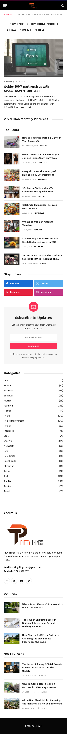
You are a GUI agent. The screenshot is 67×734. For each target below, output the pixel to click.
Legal (6, 436)
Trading (7, 486)
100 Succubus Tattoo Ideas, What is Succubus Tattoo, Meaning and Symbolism (42, 259)
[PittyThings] (33, 5)
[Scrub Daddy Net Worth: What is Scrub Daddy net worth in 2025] (11, 242)
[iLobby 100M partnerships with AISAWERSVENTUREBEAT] (33, 58)
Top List (8, 481)
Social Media (10, 461)
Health (7, 416)
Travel (7, 491)
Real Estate (9, 456)
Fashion (7, 400)
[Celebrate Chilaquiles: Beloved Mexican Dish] (11, 209)
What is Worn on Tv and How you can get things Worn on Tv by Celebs (40, 158)
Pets (6, 451)
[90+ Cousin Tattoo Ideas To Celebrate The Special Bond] (11, 192)
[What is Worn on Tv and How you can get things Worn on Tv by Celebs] (11, 158)
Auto (6, 380)
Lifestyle (8, 441)
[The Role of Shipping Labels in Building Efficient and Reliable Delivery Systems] (11, 623)
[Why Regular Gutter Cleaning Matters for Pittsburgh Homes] (11, 687)
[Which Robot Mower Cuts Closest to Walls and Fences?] (11, 607)
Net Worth (9, 446)
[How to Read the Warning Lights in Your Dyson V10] (11, 142)
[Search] (62, 5)
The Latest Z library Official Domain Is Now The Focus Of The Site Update (42, 667)
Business (8, 390)
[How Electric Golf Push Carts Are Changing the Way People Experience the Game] (11, 638)
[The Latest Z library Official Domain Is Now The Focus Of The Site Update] (11, 667)
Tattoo (7, 471)
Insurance (9, 431)
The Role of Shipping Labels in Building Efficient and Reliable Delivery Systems (39, 623)
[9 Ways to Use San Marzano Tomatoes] (11, 226)
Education (9, 395)
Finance (7, 410)
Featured (8, 405)
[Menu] (5, 5)
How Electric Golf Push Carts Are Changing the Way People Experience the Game (40, 638)
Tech (6, 476)
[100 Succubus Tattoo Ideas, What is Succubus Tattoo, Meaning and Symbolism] (11, 259)
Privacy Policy (28, 357)
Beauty (7, 385)
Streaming (9, 466)
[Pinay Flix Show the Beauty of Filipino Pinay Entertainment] (11, 175)
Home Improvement (14, 421)
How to (7, 426)
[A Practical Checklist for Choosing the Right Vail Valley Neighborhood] (11, 703)
